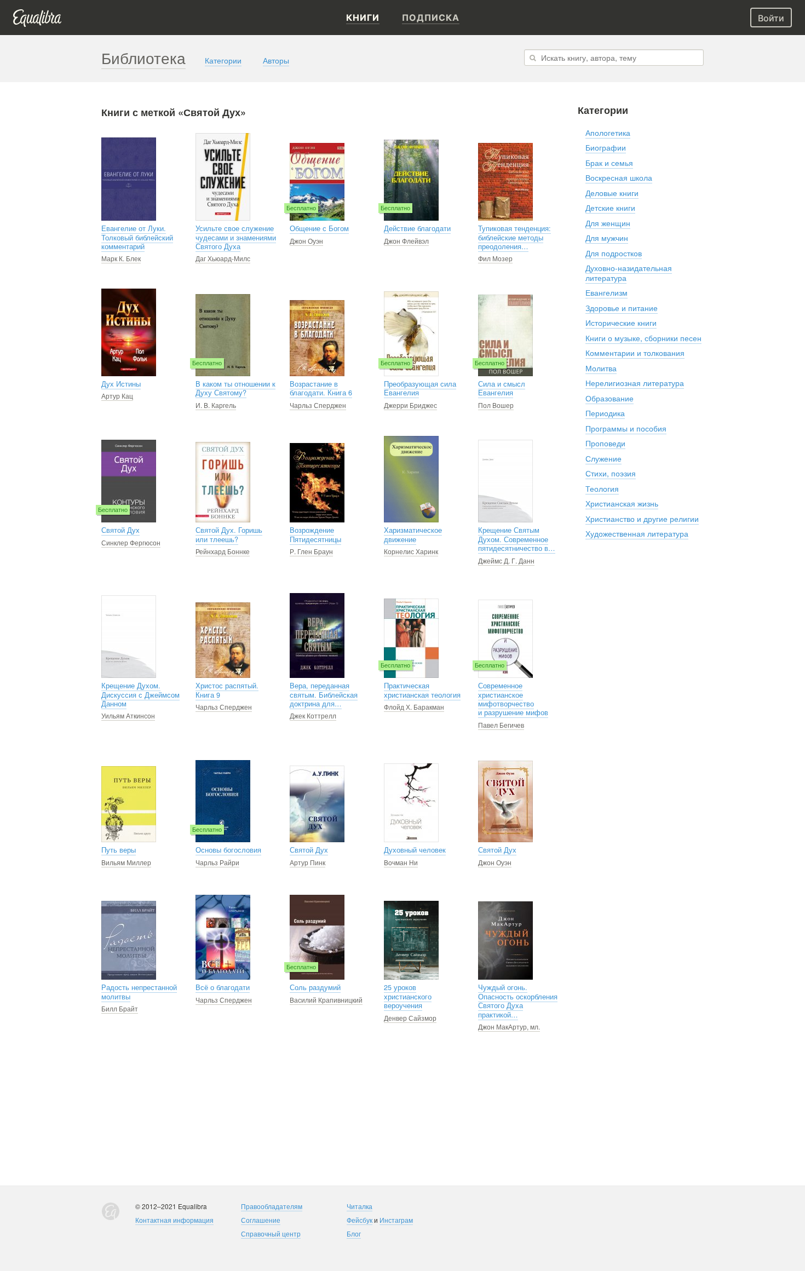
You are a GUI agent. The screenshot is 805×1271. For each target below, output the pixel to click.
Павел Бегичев (501, 724)
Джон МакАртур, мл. (509, 1026)
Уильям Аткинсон (128, 715)
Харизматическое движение (413, 534)
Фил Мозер (495, 258)
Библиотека (143, 57)
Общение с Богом (319, 228)
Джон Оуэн (306, 240)
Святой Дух (309, 850)
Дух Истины (121, 384)
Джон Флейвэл (406, 240)
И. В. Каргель (216, 405)
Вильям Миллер (126, 862)
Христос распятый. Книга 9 (227, 690)
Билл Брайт (119, 1008)
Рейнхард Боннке (223, 551)
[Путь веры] (128, 804)
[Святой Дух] (317, 804)
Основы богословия (228, 850)
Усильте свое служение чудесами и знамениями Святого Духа (236, 237)
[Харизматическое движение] (411, 479)
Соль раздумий (315, 987)
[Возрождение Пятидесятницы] (317, 482)
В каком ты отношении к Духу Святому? (235, 388)
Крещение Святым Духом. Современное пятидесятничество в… (516, 539)
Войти (771, 18)
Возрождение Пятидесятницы (315, 534)
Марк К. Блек (121, 258)
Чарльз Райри (217, 862)
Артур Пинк (307, 862)
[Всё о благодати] (223, 937)
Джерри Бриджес (410, 405)
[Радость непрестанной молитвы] (128, 940)
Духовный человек (415, 850)
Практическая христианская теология (422, 690)
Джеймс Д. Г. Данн (506, 560)
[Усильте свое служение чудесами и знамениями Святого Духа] (223, 177)
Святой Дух (120, 530)
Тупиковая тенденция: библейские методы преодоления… (514, 237)
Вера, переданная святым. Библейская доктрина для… (324, 695)
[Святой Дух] (505, 801)
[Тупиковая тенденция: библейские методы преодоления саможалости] (505, 182)
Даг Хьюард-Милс (223, 258)
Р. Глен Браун (311, 551)
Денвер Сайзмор (410, 1017)
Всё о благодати (223, 987)
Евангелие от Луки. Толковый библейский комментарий (137, 237)
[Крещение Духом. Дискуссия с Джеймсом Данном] (128, 636)
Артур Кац (117, 395)
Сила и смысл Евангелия (501, 388)
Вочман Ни (401, 862)
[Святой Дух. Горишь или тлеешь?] (223, 482)
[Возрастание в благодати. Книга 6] (317, 338)
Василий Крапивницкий (326, 999)
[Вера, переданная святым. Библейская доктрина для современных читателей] (317, 635)
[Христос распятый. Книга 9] (223, 640)
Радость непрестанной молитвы (139, 991)
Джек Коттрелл (313, 715)
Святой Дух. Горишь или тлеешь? (229, 534)
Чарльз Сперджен (318, 405)
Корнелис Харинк (411, 551)
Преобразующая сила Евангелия (420, 388)
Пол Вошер (496, 405)
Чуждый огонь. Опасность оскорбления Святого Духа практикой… (517, 1000)
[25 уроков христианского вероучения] (411, 940)
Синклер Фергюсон (130, 542)
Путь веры (118, 850)
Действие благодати (417, 228)
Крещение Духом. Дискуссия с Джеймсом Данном (140, 695)
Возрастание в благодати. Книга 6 (321, 388)
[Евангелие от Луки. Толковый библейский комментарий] (128, 179)
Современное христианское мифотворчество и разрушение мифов (513, 699)
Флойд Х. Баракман (414, 706)
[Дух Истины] (128, 332)
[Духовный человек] (411, 802)
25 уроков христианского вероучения (408, 996)
